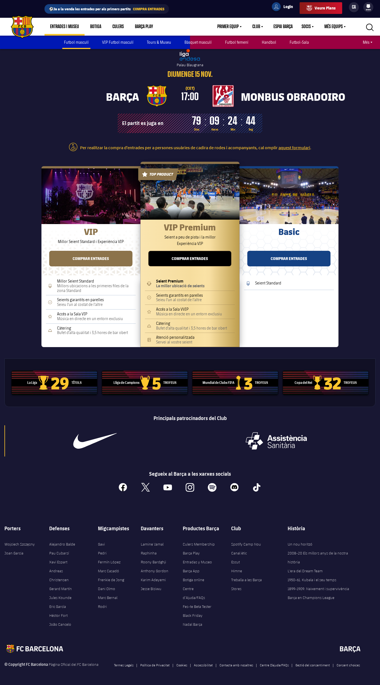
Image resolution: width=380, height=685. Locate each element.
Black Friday (193, 615)
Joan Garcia (13, 553)
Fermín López (109, 562)
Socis (306, 26)
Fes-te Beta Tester (197, 606)
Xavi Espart (58, 562)
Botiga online (193, 580)
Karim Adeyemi (153, 580)
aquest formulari (294, 147)
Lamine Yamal (152, 544)
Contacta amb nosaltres (236, 665)
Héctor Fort (58, 615)
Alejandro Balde (62, 544)
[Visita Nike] (95, 441)
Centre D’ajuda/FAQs (274, 665)
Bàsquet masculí (198, 42)
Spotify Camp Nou (246, 544)
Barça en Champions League (311, 597)
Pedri (102, 553)
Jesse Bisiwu (151, 588)
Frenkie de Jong (111, 580)
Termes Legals (124, 665)
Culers (118, 26)
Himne (236, 571)
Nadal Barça (192, 624)
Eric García (57, 606)
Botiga (95, 26)
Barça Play (144, 26)
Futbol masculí (76, 42)
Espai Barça (283, 26)
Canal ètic (239, 553)
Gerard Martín (60, 588)
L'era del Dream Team (305, 571)
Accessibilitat (203, 665)
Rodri (102, 606)
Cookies (181, 665)
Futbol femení (236, 42)
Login (284, 7)
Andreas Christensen (59, 575)
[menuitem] (368, 6)
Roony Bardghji (153, 562)
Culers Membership (199, 544)
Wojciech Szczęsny (19, 544)
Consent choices (348, 665)
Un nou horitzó (300, 544)
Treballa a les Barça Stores (246, 584)
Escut (235, 562)
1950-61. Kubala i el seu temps (312, 580)
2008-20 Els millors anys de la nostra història (318, 557)
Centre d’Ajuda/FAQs (194, 593)
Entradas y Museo (197, 562)
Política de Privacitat (155, 665)
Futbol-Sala (299, 42)
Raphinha (149, 553)
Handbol (269, 42)
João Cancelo (60, 624)
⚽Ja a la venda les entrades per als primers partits (106, 8)
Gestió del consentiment (312, 665)
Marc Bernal (107, 597)
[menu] (368, 7)
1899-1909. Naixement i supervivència (318, 588)
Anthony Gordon (154, 571)
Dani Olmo (106, 588)
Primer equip (228, 26)
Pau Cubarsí (59, 553)
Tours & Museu (159, 42)
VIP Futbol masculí (118, 42)
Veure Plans (325, 8)
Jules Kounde (60, 597)
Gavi (101, 544)
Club (256, 26)
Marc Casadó (108, 571)
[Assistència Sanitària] (276, 441)
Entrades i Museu (64, 26)
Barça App (191, 571)
